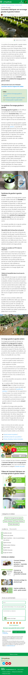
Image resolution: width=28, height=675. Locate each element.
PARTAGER (21, 3)
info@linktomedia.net (10, 646)
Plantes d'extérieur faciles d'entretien (13, 439)
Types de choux (7, 543)
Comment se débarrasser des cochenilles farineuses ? (20, 573)
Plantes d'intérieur (19, 521)
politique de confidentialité (5, 633)
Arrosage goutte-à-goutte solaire (13, 100)
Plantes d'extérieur (8, 521)
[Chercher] (26, 2)
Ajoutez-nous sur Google (20, 40)
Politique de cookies (6, 673)
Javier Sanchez (7, 15)
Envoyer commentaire (19, 632)
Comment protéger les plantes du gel (20, 581)
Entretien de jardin (18, 5)
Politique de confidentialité (17, 671)
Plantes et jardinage (10, 5)
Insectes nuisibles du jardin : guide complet (20, 589)
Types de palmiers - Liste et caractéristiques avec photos (14, 539)
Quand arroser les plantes (10, 434)
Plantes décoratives (14, 524)
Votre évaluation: (13, 625)
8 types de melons (7, 553)
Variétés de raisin (7, 533)
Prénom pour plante (8, 536)
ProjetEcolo (3, 5)
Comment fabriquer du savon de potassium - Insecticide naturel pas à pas (20, 563)
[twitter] (3, 663)
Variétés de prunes (7, 550)
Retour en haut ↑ (14, 654)
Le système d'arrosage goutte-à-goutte (13, 95)
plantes (12, 127)
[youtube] (6, 663)
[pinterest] (9, 663)
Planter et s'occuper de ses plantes (13, 518)
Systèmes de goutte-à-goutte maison (15, 98)
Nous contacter (21, 669)
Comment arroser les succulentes (12, 437)
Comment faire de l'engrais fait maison (12, 86)
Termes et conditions (6, 671)
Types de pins (6, 548)
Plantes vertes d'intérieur (9, 545)
